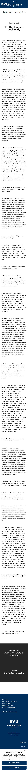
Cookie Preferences (14, 733)
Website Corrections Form (9, 711)
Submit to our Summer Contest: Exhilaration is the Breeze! (14, 6)
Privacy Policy (14, 735)
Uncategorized (14, 23)
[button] (24, 750)
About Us (23, 746)
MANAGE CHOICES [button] (14, 763)
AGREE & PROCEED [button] (14, 768)
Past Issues (23, 742)
